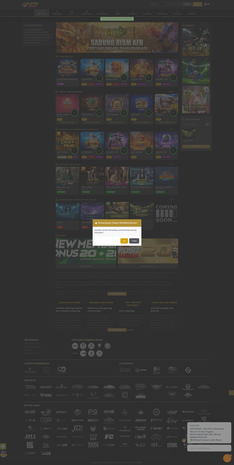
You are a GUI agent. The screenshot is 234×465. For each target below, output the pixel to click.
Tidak (134, 241)
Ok (124, 241)
